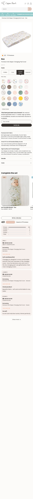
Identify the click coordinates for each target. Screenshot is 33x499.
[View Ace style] (15, 81)
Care (2, 163)
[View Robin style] (15, 104)
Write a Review (16, 218)
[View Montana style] (3, 98)
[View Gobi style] (9, 87)
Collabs (5, 72)
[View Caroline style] (3, 81)
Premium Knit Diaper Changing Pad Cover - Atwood (16, 281)
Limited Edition (20, 72)
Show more (15, 319)
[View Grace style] (9, 81)
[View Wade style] (3, 104)
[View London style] (26, 81)
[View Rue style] (15, 93)
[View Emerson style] (21, 93)
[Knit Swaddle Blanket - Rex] (15, 190)
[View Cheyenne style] (26, 98)
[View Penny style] (9, 98)
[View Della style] (21, 104)
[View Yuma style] (15, 87)
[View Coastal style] (3, 93)
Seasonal (27, 72)
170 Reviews (10, 55)
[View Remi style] (26, 93)
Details (3, 158)
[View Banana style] (21, 98)
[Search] (30, 9)
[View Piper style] (21, 81)
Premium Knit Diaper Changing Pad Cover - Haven (16, 305)
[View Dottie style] (15, 98)
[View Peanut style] (9, 93)
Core (12, 72)
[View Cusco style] (21, 87)
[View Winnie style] (26, 87)
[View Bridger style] (9, 104)
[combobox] (14, 9)
